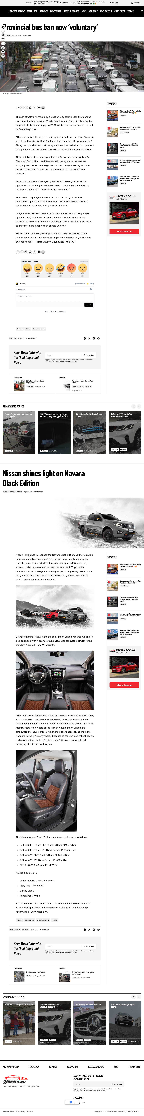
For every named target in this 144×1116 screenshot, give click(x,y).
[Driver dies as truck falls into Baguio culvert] (89, 432)
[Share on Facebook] (85, 338)
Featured (29, 3)
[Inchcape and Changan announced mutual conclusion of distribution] (112, 164)
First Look (13, 338)
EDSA (27, 329)
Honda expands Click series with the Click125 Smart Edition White (130, 128)
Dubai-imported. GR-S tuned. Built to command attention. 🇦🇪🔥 (90, 3)
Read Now (64, 3)
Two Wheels (125, 132)
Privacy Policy (60, 361)
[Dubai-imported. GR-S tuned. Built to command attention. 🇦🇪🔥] (112, 115)
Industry (73, 3)
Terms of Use (72, 361)
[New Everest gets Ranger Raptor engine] (125, 1023)
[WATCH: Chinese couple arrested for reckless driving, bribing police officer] (54, 432)
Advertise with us (8, 1111)
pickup (55, 920)
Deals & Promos (78, 386)
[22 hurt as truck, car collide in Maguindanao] (32, 384)
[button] (136, 3)
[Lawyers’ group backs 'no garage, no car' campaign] (78, 974)
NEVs (116, 1066)
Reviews (88, 386)
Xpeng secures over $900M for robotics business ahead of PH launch (129, 145)
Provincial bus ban (39, 329)
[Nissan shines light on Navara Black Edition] (78, 384)
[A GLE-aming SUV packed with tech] (89, 1023)
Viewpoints (72, 1066)
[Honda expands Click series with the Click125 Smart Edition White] (112, 131)
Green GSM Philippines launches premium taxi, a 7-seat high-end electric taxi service (129, 178)
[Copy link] (98, 338)
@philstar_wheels (125, 196)
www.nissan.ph (39, 911)
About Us (30, 1111)
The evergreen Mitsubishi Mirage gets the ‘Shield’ (46, 3)
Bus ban (19, 329)
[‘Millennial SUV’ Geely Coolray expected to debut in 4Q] (125, 432)
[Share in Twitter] (89, 338)
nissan (19, 920)
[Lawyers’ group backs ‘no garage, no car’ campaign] (19, 432)
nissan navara (29, 920)
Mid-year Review (11, 1066)
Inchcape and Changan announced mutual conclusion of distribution (130, 161)
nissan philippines (43, 920)
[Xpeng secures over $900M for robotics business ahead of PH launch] (112, 148)
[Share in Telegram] (94, 338)
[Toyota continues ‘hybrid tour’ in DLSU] (19, 1023)
